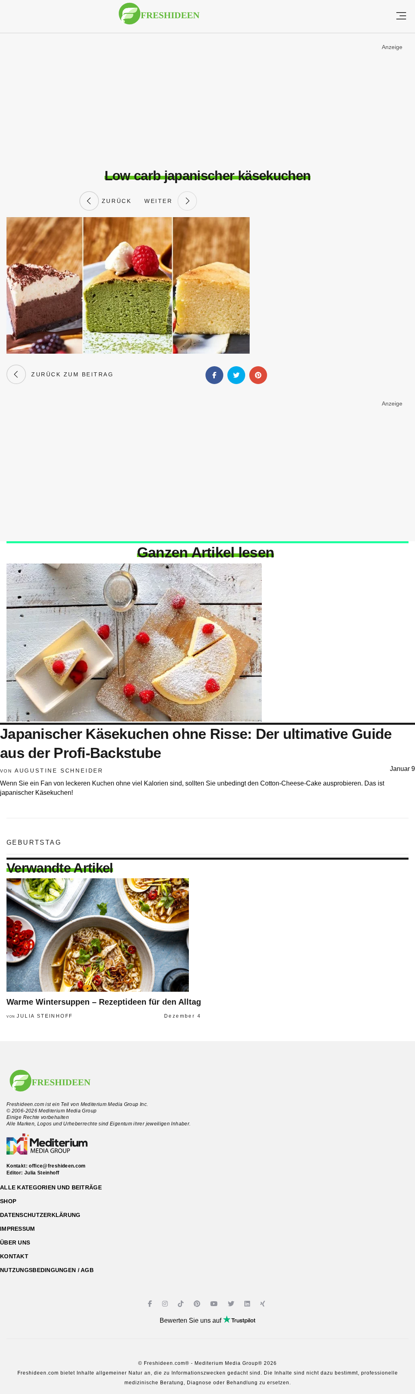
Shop (8, 1201)
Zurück (115, 201)
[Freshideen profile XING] (263, 1303)
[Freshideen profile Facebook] (151, 1303)
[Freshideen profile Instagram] (166, 1303)
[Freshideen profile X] (232, 1303)
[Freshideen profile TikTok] (182, 1303)
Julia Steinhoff (45, 1016)
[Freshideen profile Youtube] (215, 1303)
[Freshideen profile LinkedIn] (248, 1303)
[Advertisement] (207, 101)
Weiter (161, 201)
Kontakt (14, 1256)
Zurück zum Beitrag (69, 374)
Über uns (15, 1242)
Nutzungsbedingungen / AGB (47, 1270)
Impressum (17, 1228)
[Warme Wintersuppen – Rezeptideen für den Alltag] (103, 935)
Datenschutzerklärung (40, 1215)
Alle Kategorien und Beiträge (51, 1187)
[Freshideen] (159, 17)
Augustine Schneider (59, 770)
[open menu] (401, 16)
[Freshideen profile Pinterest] (198, 1303)
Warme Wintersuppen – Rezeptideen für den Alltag (103, 1001)
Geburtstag (33, 842)
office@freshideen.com (57, 1166)
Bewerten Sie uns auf (191, 1320)
